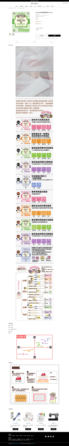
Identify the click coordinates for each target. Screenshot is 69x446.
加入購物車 (41, 35)
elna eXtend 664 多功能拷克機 (41, 425)
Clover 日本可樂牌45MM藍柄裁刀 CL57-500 (15, 426)
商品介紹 (17, 42)
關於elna (32, 435)
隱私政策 (17, 435)
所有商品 (16, 6)
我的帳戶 (52, 6)
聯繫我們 (28, 435)
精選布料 (31, 6)
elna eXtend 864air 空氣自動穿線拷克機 (28, 426)
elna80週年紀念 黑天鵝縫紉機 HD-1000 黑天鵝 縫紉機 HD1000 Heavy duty (53, 426)
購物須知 (13, 435)
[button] (33, 22)
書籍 (35, 6)
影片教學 (24, 435)
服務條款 (21, 435)
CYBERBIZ (32, 443)
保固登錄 (9, 435)
